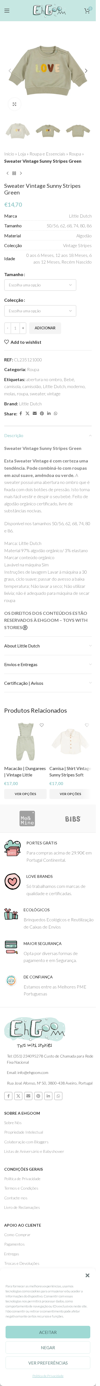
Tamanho (13, 274)
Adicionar (45, 328)
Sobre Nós (13, 1122)
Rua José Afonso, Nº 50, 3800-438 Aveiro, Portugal (49, 1083)
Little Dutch (54, 386)
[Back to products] (14, 173)
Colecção (13, 300)
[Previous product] (7, 173)
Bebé (69, 379)
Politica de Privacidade (22, 1178)
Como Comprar (17, 1234)
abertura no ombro (44, 379)
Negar (48, 1347)
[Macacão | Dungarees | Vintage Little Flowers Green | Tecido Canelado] (25, 741)
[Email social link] (34, 413)
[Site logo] (48, 9)
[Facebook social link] (20, 413)
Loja (22, 153)
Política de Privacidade (48, 1376)
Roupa (75, 153)
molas (9, 393)
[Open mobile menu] (6, 10)
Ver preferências (48, 1362)
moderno (76, 386)
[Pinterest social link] (42, 413)
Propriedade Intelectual (23, 1132)
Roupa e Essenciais (47, 153)
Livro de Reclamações (22, 1207)
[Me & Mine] (27, 818)
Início (9, 153)
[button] (87, 1275)
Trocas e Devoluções (21, 1263)
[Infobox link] (50, 851)
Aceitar (48, 1332)
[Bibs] (73, 818)
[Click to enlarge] (14, 104)
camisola (12, 386)
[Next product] (21, 173)
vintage (54, 393)
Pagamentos (14, 1244)
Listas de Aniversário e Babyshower (34, 1151)
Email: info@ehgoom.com (27, 1072)
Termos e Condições (21, 1188)
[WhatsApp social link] (55, 413)
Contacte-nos (16, 1197)
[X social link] (27, 413)
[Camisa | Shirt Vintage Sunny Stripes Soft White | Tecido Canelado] (70, 741)
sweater (37, 393)
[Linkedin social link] (49, 413)
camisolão (31, 386)
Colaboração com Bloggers (26, 1141)
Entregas (11, 1253)
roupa (22, 393)
